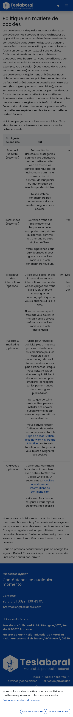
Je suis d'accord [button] (58, 711)
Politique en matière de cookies (21, 700)
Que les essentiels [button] (33, 711)
